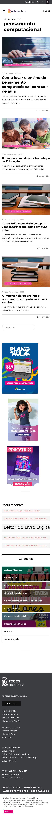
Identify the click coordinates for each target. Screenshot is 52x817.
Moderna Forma (9, 734)
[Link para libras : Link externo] (47, 2)
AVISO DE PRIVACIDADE (15, 791)
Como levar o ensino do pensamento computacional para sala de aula (25, 84)
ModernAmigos (9, 731)
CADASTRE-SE (12, 703)
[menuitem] (30, 2)
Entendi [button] (8, 811)
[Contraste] (42, 2)
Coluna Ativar (8, 751)
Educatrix (6, 737)
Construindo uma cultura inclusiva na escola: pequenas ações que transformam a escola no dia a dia (27, 518)
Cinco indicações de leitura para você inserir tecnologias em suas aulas (24, 227)
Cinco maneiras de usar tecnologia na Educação (26, 159)
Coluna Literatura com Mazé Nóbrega (20, 757)
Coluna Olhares (9, 761)
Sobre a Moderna (10, 714)
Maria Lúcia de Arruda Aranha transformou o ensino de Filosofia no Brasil (27, 545)
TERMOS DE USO (32, 787)
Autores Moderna (10, 774)
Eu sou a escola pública (13, 778)
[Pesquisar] (31, 327)
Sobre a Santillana (10, 718)
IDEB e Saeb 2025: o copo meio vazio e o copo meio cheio (27, 538)
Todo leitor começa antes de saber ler (22, 511)
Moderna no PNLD (11, 721)
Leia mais (28, 807)
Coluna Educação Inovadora (18, 65)
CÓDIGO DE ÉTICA (11, 787)
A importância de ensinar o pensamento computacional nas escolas (24, 299)
